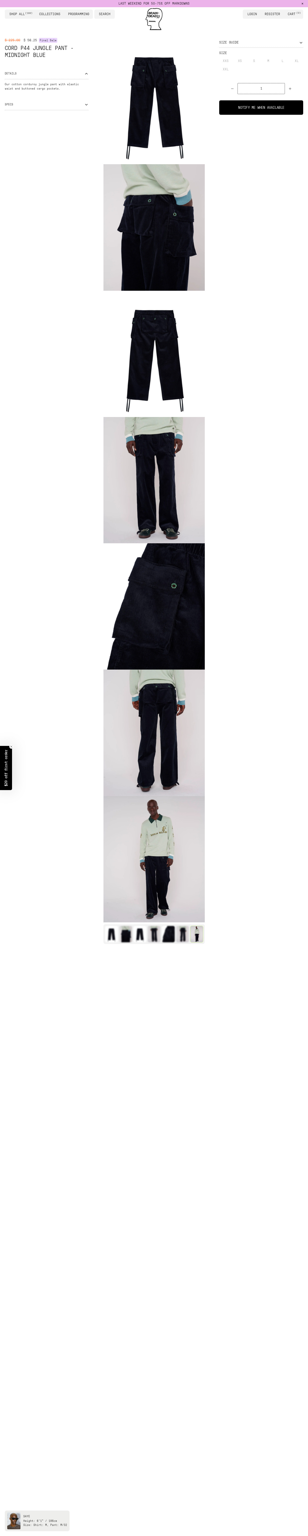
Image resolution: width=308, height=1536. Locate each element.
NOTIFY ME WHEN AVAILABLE (261, 107)
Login (252, 14)
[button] (6, 768)
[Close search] (111, 14)
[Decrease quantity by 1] (232, 88)
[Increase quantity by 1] (290, 88)
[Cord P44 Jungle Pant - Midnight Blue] (111, 934)
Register (272, 14)
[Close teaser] (11, 746)
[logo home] (154, 19)
